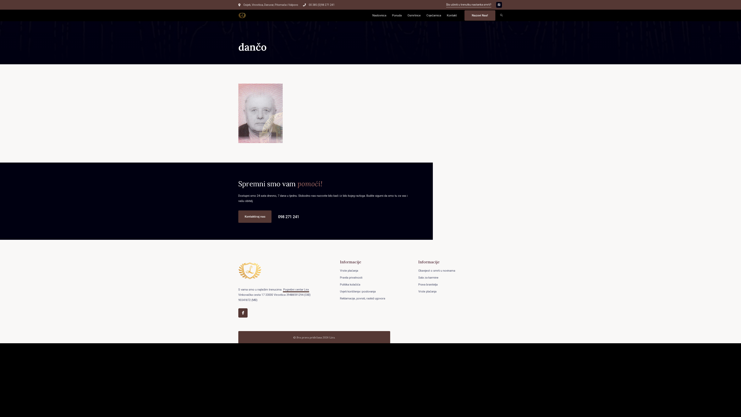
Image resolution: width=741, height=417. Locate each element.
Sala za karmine (428, 277)
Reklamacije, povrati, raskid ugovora (362, 298)
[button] (501, 15)
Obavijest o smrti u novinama (436, 270)
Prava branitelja (428, 284)
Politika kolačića (350, 284)
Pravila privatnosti (351, 277)
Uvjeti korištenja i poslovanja (358, 291)
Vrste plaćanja (349, 270)
